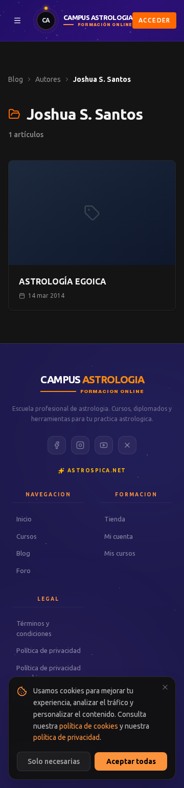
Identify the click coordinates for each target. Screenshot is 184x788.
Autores (48, 79)
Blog (15, 79)
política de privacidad (66, 737)
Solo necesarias (54, 761)
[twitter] (127, 445)
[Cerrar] (165, 687)
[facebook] (57, 445)
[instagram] (80, 445)
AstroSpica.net (96, 470)
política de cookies (88, 726)
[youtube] (104, 445)
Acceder (154, 20)
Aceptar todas (131, 761)
